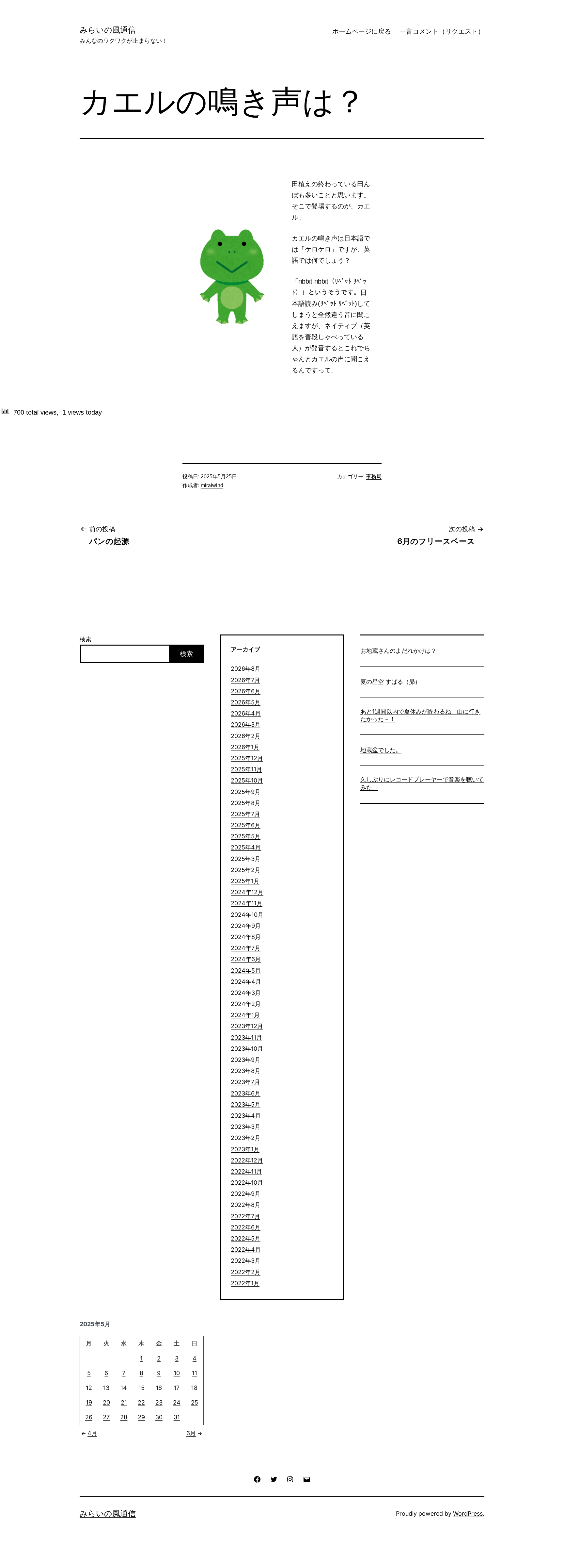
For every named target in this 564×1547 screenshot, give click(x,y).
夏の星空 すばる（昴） (390, 681)
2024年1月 (245, 1015)
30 (159, 1417)
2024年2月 (246, 1003)
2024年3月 (246, 992)
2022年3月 (245, 1260)
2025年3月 (245, 858)
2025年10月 (247, 780)
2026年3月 (245, 724)
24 (176, 1402)
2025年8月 (245, 802)
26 (88, 1417)
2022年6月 (245, 1227)
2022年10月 (247, 1182)
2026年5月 (245, 702)
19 (89, 1402)
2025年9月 (245, 791)
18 (194, 1387)
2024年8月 (246, 936)
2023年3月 (245, 1126)
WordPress (468, 1513)
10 (177, 1373)
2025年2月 (245, 869)
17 (177, 1387)
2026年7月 (245, 680)
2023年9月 (245, 1059)
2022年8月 (245, 1204)
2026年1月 (245, 747)
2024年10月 (247, 914)
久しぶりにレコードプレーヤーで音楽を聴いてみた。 (422, 783)
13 (106, 1387)
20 (106, 1402)
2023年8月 (245, 1070)
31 (177, 1417)
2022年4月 (246, 1249)
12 (89, 1387)
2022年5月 (245, 1238)
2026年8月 (245, 668)
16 (159, 1387)
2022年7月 (245, 1216)
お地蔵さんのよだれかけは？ (398, 650)
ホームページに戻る (361, 31)
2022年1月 (245, 1283)
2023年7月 (245, 1081)
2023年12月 (247, 1026)
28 (123, 1417)
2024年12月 (247, 892)
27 (106, 1417)
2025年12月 (247, 758)
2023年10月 (247, 1048)
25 (194, 1402)
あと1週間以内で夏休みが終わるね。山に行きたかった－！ (420, 715)
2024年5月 (246, 970)
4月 (92, 1433)
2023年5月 (245, 1104)
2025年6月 (245, 825)
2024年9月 (246, 925)
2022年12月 (247, 1160)
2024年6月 (246, 959)
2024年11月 (246, 903)
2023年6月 (245, 1093)
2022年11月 (246, 1171)
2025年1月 (245, 881)
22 (141, 1402)
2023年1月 (245, 1149)
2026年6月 (245, 691)
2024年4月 (246, 981)
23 (159, 1402)
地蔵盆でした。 (380, 750)
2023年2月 (245, 1137)
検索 (85, 639)
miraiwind (212, 485)
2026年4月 (246, 713)
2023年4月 (246, 1115)
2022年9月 (245, 1193)
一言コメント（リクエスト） (442, 31)
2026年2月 (245, 735)
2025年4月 (246, 847)
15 (141, 1387)
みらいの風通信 (108, 30)
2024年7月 (245, 948)
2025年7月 (245, 814)
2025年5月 (245, 836)
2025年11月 (246, 769)
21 (124, 1402)
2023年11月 (246, 1037)
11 (194, 1373)
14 (123, 1387)
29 (141, 1417)
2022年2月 (245, 1272)
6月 (191, 1433)
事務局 (374, 476)
